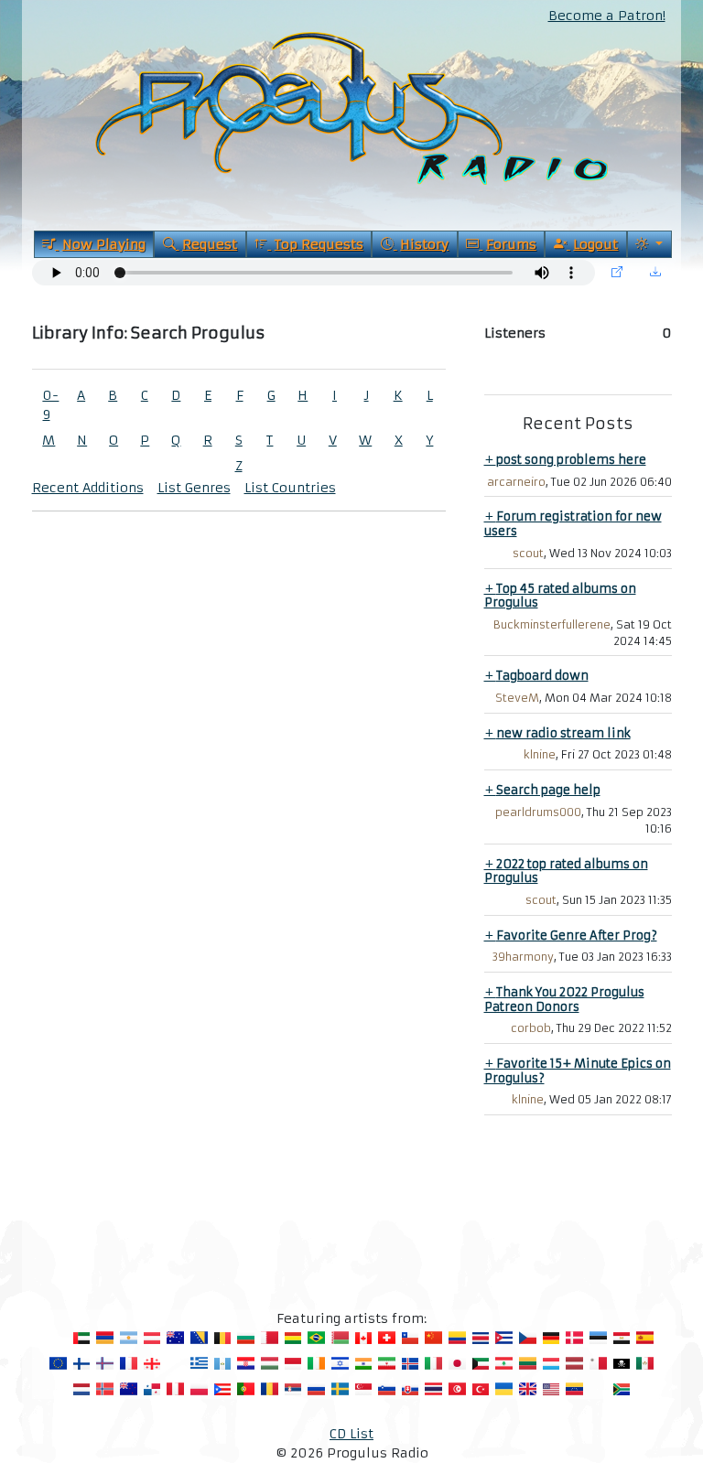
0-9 (50, 405)
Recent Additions (88, 487)
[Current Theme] (649, 244)
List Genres (194, 487)
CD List (351, 1433)
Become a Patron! (606, 15)
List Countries (290, 487)
